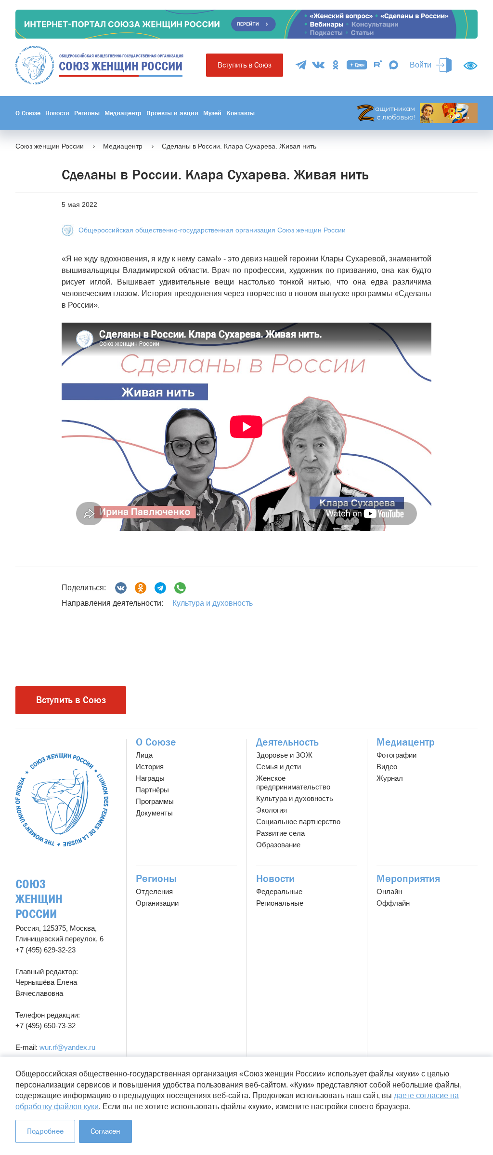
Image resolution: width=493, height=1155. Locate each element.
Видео (386, 766)
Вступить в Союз (245, 65)
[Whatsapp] (180, 588)
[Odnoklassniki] (140, 588)
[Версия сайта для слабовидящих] (470, 65)
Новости (57, 113)
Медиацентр (123, 113)
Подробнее (45, 1131)
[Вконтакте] (121, 588)
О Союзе (27, 113)
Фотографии (396, 755)
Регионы (87, 113)
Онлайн (389, 891)
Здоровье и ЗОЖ (284, 755)
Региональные (279, 903)
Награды (150, 778)
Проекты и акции (172, 113)
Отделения (154, 891)
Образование (278, 845)
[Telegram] (301, 64)
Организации (157, 903)
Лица (144, 755)
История (150, 766)
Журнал (389, 778)
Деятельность (287, 742)
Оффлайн (393, 903)
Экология (271, 810)
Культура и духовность (212, 603)
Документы (154, 813)
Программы (155, 801)
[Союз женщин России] (61, 799)
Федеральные (279, 891)
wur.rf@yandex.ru (67, 1047)
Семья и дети (278, 766)
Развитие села (280, 833)
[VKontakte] (318, 64)
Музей (212, 113)
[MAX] (393, 64)
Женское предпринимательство (293, 782)
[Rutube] (378, 64)
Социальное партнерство (298, 821)
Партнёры (152, 790)
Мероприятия (408, 878)
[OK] (335, 64)
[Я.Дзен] (357, 64)
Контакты (240, 113)
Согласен (105, 1131)
